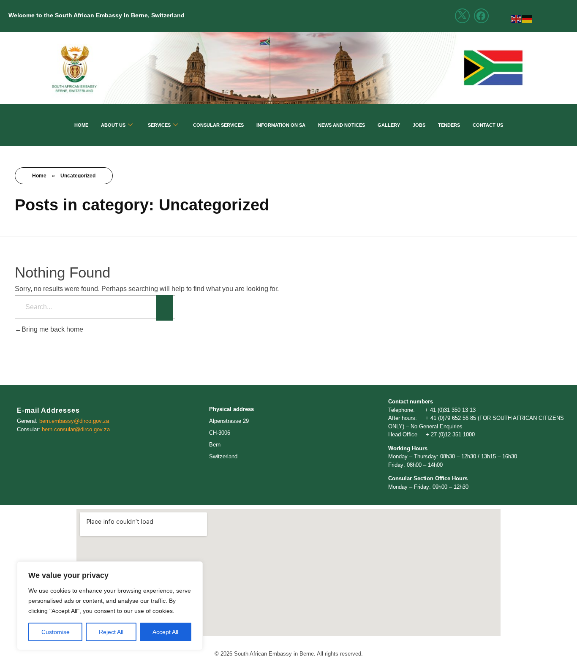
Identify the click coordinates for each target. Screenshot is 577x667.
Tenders (449, 125)
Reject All (111, 632)
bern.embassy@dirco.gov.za (74, 421)
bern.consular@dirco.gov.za (75, 429)
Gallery (389, 125)
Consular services (218, 125)
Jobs (419, 125)
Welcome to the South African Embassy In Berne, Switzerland (96, 15)
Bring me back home (52, 329)
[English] (516, 18)
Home (81, 125)
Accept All (165, 632)
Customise (55, 632)
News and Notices (341, 125)
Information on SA (280, 125)
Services (159, 125)
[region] (110, 605)
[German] (527, 18)
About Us (113, 125)
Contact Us (488, 125)
